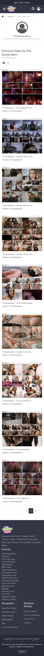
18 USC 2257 (29, 619)
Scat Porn (6, 594)
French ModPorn (9, 553)
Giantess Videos (9, 596)
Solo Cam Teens (9, 583)
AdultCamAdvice (9, 570)
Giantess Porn (8, 591)
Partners (27, 622)
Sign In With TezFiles (22, 2)
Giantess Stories (30, 611)
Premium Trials (8, 561)
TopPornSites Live (10, 578)
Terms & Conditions (10, 627)
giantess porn (8, 586)
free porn (6, 556)
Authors (11, 16)
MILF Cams (6, 567)
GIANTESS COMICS (9, 608)
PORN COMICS (7, 616)
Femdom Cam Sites (10, 580)
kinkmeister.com (9, 575)
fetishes (5, 588)
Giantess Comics (9, 599)
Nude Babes (7, 564)
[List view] (8, 63)
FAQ (3, 623)
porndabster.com (9, 572)
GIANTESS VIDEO (8, 612)
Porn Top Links (8, 559)
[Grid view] (4, 63)
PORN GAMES (7, 619)
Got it (22, 651)
